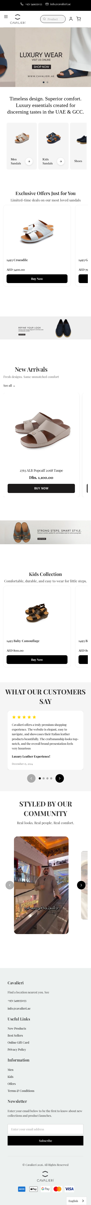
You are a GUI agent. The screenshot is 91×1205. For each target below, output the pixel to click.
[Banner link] (45, 328)
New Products (17, 1028)
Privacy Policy (17, 1049)
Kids (10, 1077)
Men (10, 1070)
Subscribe (45, 1141)
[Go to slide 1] (40, 778)
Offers (12, 1084)
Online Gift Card (18, 1042)
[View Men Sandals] (29, 161)
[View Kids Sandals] (60, 161)
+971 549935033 (17, 1000)
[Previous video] (10, 885)
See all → (9, 385)
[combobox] (76, 1201)
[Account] (71, 19)
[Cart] (78, 19)
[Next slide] (86, 57)
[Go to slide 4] (51, 778)
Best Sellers (15, 1035)
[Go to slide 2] (44, 778)
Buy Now (37, 279)
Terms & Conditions (21, 1091)
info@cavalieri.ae (19, 1008)
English (73, 1201)
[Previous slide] (5, 57)
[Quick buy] (78, 950)
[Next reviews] (59, 778)
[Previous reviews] (31, 778)
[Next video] (81, 885)
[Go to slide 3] (47, 778)
